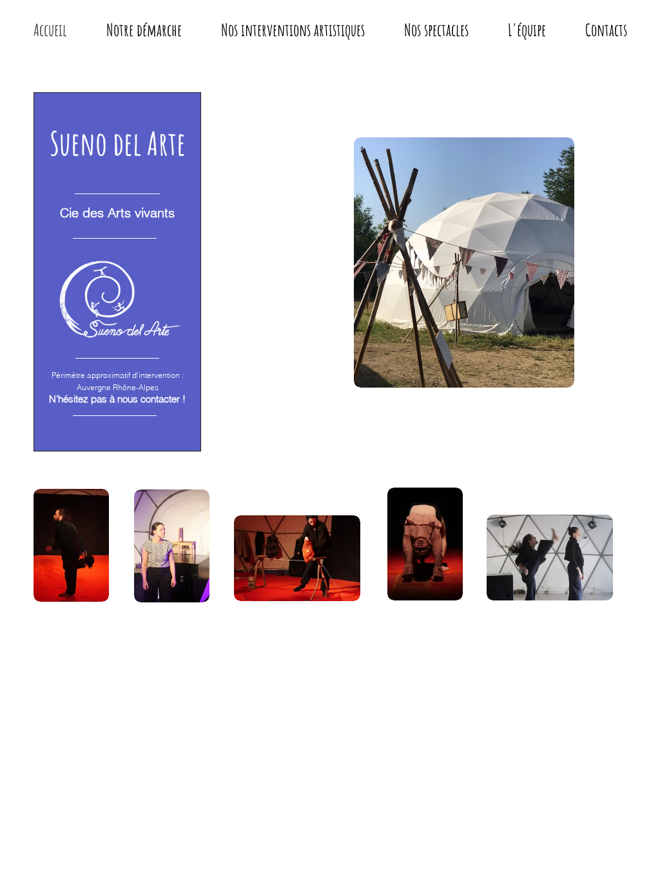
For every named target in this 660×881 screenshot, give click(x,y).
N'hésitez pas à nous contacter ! (117, 399)
